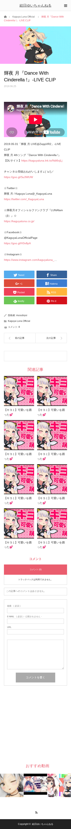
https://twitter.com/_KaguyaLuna (24, 199)
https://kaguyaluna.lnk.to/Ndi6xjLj (41, 160)
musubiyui (21, 315)
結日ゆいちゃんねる (35, 5)
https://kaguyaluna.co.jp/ (19, 221)
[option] (12, 785)
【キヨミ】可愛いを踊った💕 (18, 412)
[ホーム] (5, 16)
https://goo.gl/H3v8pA (17, 243)
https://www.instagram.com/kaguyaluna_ (29, 259)
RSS (35, 812)
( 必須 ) (14, 606)
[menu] (65, 5)
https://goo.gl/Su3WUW (18, 177)
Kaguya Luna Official (23, 16)
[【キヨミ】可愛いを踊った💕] (19, 391)
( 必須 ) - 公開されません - (24, 616)
